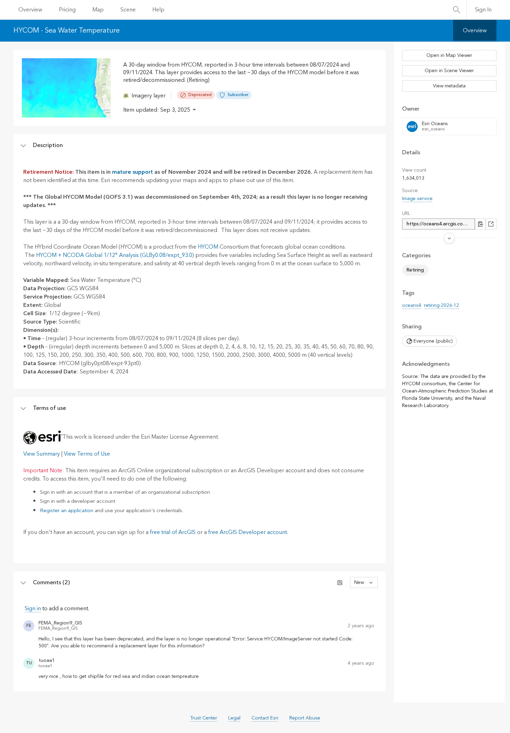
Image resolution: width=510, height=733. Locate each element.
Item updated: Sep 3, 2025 (156, 110)
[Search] (456, 9)
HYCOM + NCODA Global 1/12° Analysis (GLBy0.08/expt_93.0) (115, 255)
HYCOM (208, 247)
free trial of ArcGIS (173, 532)
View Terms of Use (87, 454)
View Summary (41, 454)
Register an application (66, 510)
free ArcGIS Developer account (247, 532)
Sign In (483, 10)
